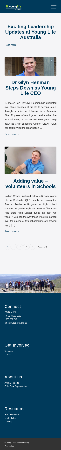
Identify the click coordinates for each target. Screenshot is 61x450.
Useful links (10, 418)
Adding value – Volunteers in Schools (30, 183)
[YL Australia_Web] (25, 6)
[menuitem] (51, 6)
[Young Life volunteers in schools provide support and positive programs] (30, 160)
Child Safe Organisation (16, 386)
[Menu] (51, 6)
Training (8, 421)
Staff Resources (12, 414)
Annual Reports (12, 383)
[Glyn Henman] (30, 66)
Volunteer (9, 351)
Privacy (26, 442)
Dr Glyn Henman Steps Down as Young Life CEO (30, 88)
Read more (10, 44)
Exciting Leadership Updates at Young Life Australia (30, 32)
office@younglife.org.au (16, 323)
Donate (8, 354)
